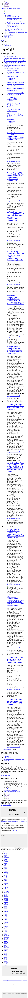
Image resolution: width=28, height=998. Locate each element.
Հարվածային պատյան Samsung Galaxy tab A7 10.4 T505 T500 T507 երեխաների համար (15, 660)
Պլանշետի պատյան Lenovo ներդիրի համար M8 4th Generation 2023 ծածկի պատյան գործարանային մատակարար (15, 176)
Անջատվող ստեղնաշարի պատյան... (12, 121)
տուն (5, 13)
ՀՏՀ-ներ (6, 36)
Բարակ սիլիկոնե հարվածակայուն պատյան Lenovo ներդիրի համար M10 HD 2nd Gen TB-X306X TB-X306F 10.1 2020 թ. (15, 533)
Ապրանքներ (7, 15)
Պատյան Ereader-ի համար (14, 29)
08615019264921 (8, 788)
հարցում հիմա (5, 775)
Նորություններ (8, 35)
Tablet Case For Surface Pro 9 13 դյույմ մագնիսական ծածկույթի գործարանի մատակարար (15, 136)
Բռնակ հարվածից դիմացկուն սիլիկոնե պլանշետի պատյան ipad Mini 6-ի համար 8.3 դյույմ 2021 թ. (15, 350)
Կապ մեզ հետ (8, 37)
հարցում (9, 161)
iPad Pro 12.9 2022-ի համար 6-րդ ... (13, 110)
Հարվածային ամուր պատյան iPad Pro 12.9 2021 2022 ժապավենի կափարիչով (14, 702)
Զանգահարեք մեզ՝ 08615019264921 (11, 8)
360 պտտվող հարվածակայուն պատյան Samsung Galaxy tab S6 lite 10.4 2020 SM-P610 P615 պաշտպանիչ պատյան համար (15, 601)
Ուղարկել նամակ (6, 805)
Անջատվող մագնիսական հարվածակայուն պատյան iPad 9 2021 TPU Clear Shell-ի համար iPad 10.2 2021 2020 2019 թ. (15, 300)
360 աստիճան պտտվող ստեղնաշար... (15, 89)
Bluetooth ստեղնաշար (13, 16)
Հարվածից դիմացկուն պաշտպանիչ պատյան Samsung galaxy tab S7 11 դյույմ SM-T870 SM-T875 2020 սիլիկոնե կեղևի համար (15, 467)
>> (11, 749)
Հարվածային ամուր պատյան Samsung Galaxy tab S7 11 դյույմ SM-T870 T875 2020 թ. (15, 406)
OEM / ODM (7, 33)
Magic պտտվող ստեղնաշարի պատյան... (12, 78)
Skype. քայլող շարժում (10, 790)
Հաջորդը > (7, 749)
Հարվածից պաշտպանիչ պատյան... (12, 98)
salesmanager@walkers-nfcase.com (12, 791)
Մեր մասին (7, 30)
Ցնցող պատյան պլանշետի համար (15, 61)
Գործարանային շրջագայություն (17, 32)
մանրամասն (16, 161)
